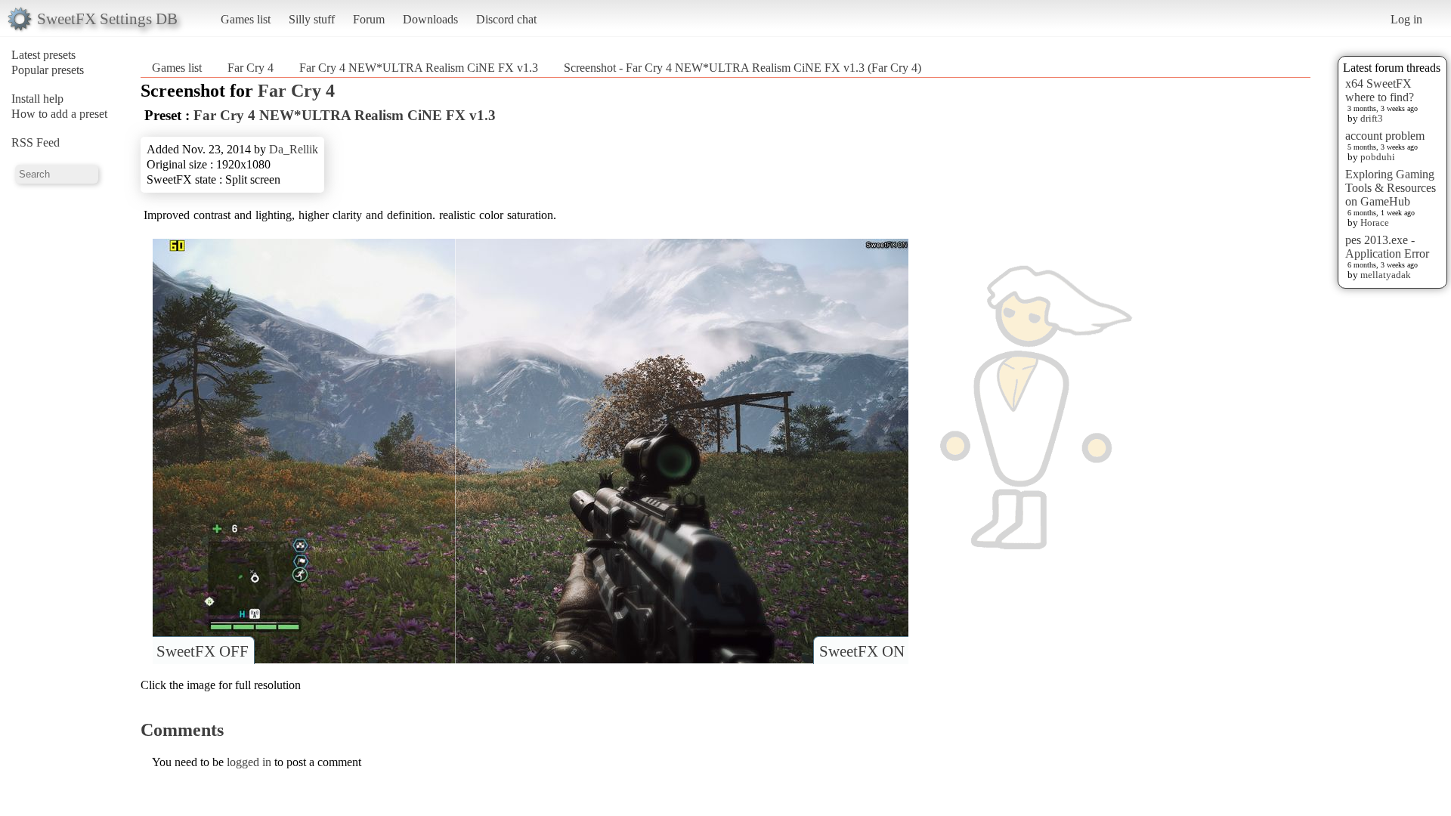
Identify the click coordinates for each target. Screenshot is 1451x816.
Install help (37, 98)
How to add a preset (59, 113)
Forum (369, 19)
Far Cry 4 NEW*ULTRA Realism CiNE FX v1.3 (418, 67)
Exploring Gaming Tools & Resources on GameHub (1390, 188)
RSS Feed (35, 142)
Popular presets (47, 69)
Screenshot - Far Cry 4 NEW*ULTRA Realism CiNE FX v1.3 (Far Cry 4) (742, 67)
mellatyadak (1385, 274)
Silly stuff (312, 19)
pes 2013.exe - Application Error (1387, 246)
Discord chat (506, 19)
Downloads (430, 19)
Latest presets (43, 54)
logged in (249, 762)
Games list (246, 19)
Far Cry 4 (250, 67)
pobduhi (1377, 156)
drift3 (1371, 118)
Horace (1374, 222)
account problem (1385, 135)
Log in (1406, 19)
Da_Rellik (293, 149)
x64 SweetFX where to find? (1379, 90)
